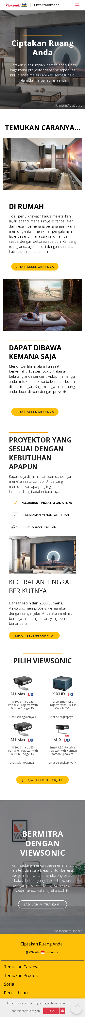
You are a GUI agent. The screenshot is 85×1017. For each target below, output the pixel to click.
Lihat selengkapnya (34, 635)
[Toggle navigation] (77, 5)
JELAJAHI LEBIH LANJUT (42, 780)
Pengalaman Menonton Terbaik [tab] (46, 515)
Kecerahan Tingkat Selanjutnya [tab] (47, 503)
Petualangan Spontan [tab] (39, 527)
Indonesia (52, 952)
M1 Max (18, 693)
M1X (57, 739)
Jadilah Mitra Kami (42, 904)
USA (51, 1011)
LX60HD (57, 693)
